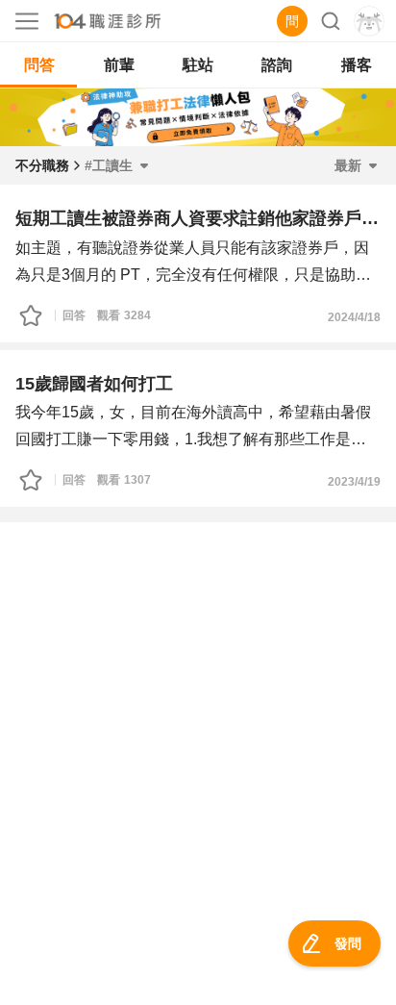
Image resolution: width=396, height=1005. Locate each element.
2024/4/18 (354, 317)
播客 (356, 65)
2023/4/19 (354, 482)
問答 (39, 65)
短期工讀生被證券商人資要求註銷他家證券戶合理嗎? (198, 218)
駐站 (198, 65)
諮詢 (276, 65)
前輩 (119, 65)
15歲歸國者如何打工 (94, 383)
